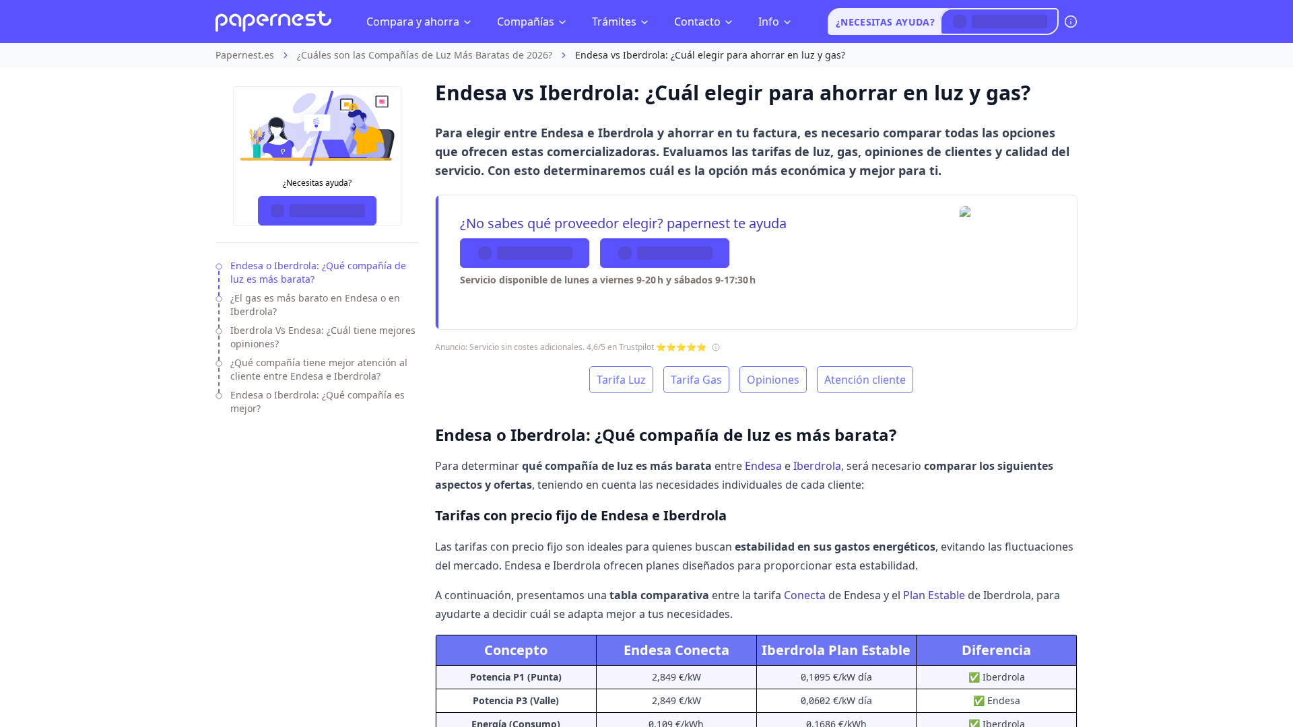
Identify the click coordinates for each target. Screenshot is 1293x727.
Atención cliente (865, 379)
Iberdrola (817, 465)
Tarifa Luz (621, 379)
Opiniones (773, 379)
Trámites (614, 21)
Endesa (763, 465)
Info (768, 21)
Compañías (525, 21)
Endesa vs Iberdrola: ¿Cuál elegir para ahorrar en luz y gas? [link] (710, 54)
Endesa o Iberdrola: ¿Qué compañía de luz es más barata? (318, 272)
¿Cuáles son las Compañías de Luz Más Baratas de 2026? (424, 54)
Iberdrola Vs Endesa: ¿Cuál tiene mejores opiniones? (323, 337)
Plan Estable (934, 595)
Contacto (697, 21)
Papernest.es (245, 54)
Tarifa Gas (696, 379)
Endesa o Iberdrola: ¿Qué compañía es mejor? (317, 401)
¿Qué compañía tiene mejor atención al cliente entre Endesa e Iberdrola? (318, 369)
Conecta (805, 595)
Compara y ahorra (412, 21)
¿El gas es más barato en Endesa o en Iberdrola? (315, 304)
